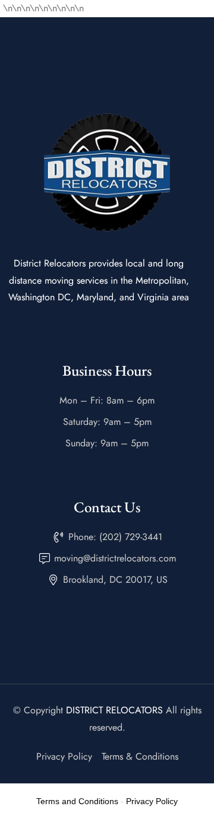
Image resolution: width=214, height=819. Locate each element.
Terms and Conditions (77, 801)
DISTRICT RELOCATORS (114, 710)
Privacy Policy (152, 801)
